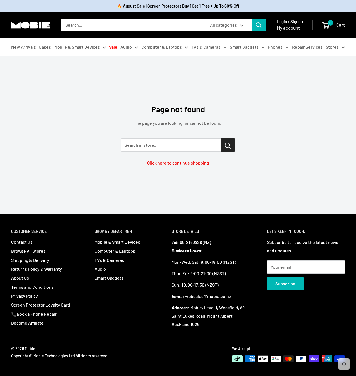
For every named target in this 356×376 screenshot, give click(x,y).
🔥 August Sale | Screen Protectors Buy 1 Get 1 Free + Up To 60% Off (178, 5)
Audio (126, 46)
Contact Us (22, 242)
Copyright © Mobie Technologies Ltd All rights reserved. (59, 355)
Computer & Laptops (161, 46)
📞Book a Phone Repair (34, 314)
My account (288, 28)
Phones (275, 46)
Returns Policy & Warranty (36, 269)
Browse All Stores (28, 250)
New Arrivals (23, 46)
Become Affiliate (27, 322)
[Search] (259, 25)
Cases (45, 46)
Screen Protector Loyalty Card (40, 304)
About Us (20, 277)
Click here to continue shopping (178, 162)
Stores (332, 46)
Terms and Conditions (32, 287)
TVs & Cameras (206, 46)
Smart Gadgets (244, 46)
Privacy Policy (24, 295)
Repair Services (307, 46)
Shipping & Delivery (30, 260)
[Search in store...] (228, 145)
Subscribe (285, 283)
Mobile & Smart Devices (77, 46)
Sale (113, 46)
